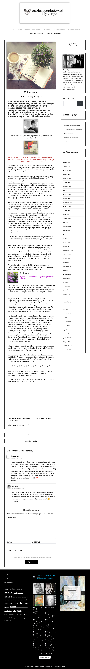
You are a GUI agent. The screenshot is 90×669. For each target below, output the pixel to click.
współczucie (9, 615)
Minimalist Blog (50, 666)
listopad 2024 (66, 198)
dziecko (8, 592)
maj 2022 (65, 318)
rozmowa (19, 607)
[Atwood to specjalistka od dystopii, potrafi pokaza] (38, 636)
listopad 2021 (66, 341)
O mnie (11, 29)
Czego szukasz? (68, 99)
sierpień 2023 (66, 258)
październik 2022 (68, 298)
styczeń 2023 (66, 286)
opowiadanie (19, 603)
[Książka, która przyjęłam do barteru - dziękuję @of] (38, 588)
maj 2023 (65, 270)
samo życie (10, 610)
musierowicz (15, 600)
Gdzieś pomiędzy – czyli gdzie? (29, 29)
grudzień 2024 (67, 194)
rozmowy (25, 607)
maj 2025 (65, 190)
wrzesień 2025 (67, 178)
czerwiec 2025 (67, 186)
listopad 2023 (66, 246)
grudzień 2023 (67, 242)
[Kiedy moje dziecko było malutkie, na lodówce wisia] (50, 648)
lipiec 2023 (66, 262)
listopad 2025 (66, 174)
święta (24, 618)
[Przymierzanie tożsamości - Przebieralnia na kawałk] (50, 588)
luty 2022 (65, 330)
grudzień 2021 (67, 338)
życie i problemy (74, 29)
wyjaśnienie (8, 618)
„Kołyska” (72, 594)
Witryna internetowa (15, 550)
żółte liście (7, 620)
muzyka (21, 600)
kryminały (19, 593)
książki (8, 596)
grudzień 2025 (67, 170)
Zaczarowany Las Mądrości (71, 137)
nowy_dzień (8, 603)
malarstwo (14, 597)
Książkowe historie (69, 141)
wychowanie (21, 614)
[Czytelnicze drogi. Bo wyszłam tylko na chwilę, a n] (38, 648)
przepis (26, 603)
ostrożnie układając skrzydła (72, 125)
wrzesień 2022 (67, 302)
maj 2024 (65, 222)
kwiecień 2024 (67, 226)
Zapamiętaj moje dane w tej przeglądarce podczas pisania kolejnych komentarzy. (31, 557)
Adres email (36, 542)
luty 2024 (65, 234)
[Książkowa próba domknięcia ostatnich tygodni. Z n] (38, 612)
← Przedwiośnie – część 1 (31, 435)
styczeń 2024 (66, 238)
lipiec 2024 (66, 214)
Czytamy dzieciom (36, 33)
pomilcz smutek (68, 133)
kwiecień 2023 (67, 274)
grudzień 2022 (67, 290)
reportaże (6, 607)
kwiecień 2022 (67, 322)
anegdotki (7, 589)
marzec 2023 (66, 278)
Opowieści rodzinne (53, 33)
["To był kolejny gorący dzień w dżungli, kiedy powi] (50, 636)
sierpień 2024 (66, 210)
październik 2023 (68, 250)
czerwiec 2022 (67, 314)
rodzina (13, 606)
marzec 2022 (66, 326)
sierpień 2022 (66, 306)
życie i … (47, 29)
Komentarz (11, 517)
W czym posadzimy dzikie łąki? (73, 129)
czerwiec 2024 (67, 218)
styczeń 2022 (66, 334)
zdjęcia (15, 618)
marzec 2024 (66, 230)
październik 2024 (68, 202)
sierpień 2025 (66, 182)
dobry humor (17, 589)
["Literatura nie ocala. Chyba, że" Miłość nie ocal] (38, 624)
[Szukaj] (80, 103)
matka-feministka (23, 597)
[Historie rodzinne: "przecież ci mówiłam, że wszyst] (50, 624)
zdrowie (19, 618)
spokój (19, 611)
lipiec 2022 (66, 310)
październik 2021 (68, 346)
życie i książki (59, 29)
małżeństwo (7, 600)
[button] (66, 608)
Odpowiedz (13, 480)
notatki (25, 600)
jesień (14, 593)
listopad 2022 (66, 294)
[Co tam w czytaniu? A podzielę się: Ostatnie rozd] (50, 600)
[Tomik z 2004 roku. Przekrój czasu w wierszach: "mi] (38, 600)
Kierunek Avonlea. (25, 375)
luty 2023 (65, 282)
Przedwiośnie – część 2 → (31, 441)
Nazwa (10, 542)
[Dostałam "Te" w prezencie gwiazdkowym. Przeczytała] (50, 612)
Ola (40, 97)
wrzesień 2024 (67, 206)
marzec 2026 (66, 162)
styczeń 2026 (66, 166)
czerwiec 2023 (67, 266)
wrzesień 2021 (67, 349)
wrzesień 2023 (67, 254)
